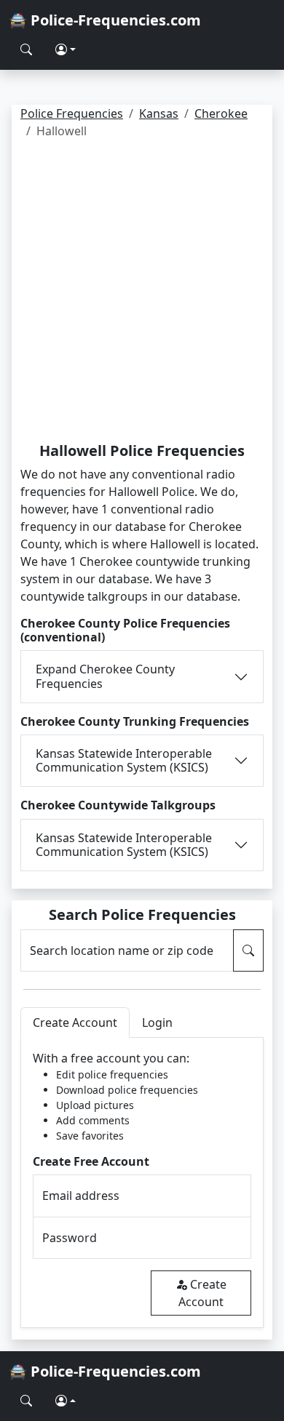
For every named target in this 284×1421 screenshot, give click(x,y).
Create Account (202, 1293)
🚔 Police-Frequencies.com (105, 20)
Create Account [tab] (75, 1022)
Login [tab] (157, 1022)
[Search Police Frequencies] (26, 49)
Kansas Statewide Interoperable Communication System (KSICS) (124, 760)
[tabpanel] (142, 1183)
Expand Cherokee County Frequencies (105, 676)
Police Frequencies (71, 113)
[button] (65, 49)
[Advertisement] (142, 293)
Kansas (158, 113)
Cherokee (221, 113)
